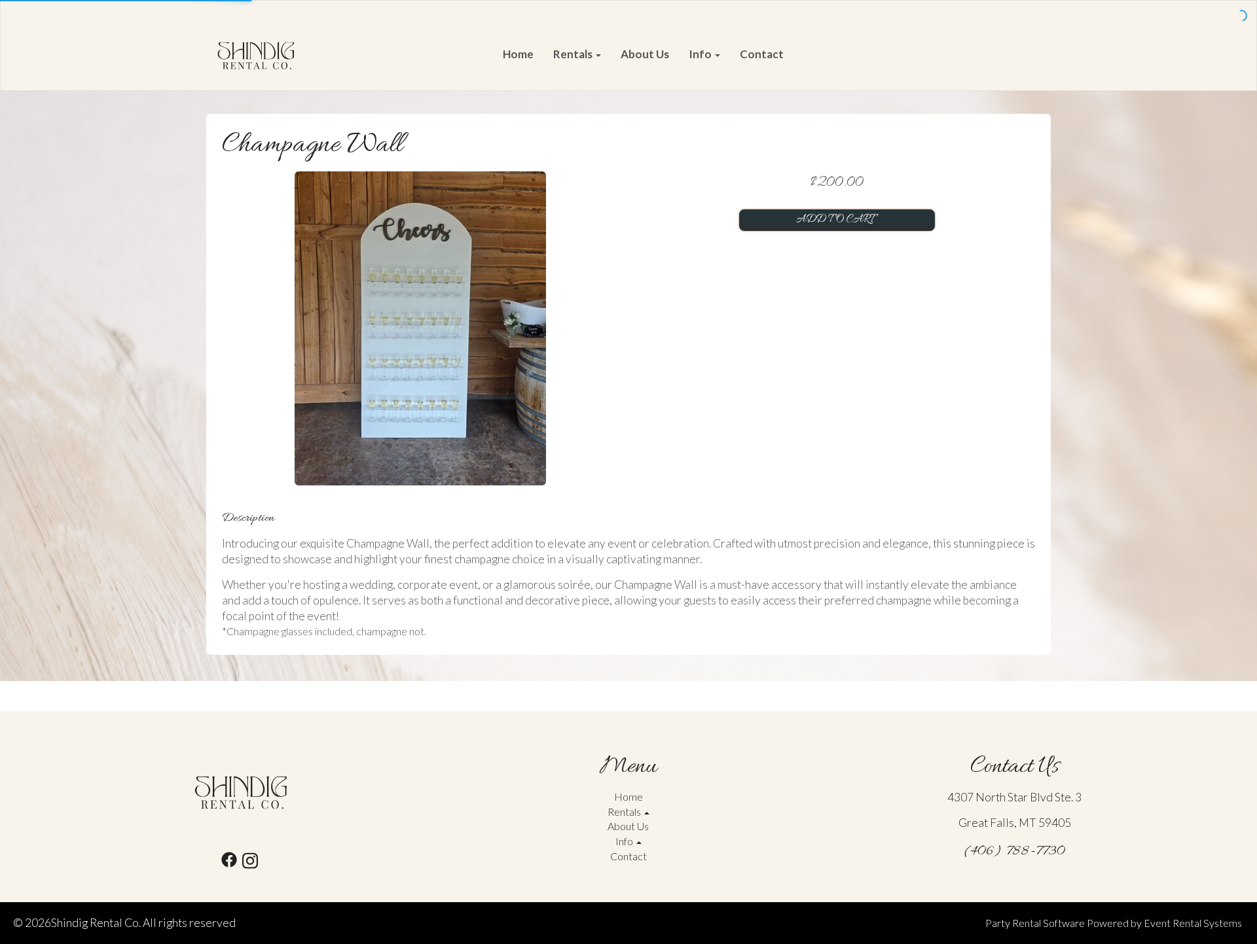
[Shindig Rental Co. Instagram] (250, 862)
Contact (762, 54)
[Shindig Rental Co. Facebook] (229, 862)
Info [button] (701, 54)
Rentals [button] (573, 54)
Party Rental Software (1035, 923)
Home (518, 54)
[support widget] (1218, 913)
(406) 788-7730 (1014, 852)
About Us (645, 54)
